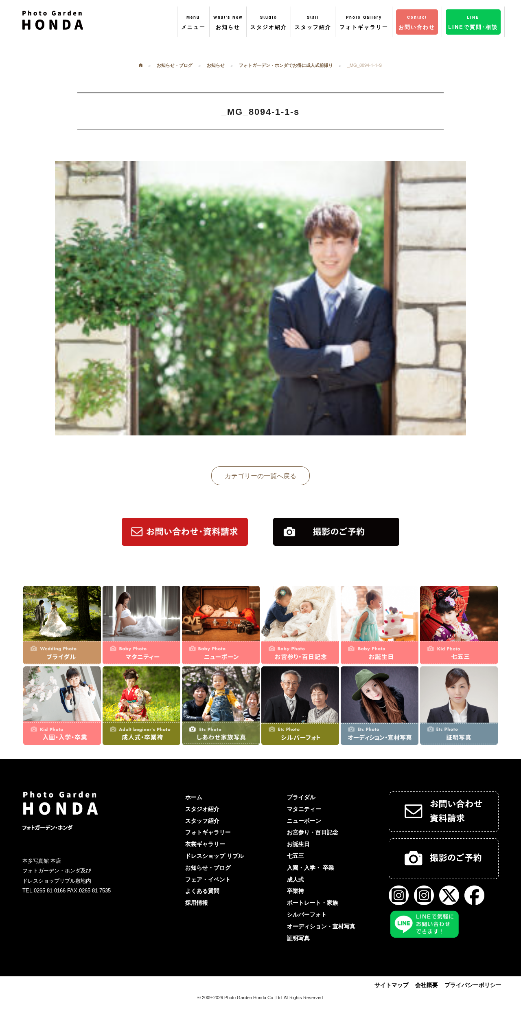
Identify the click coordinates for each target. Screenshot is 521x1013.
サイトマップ (391, 985)
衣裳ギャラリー (205, 844)
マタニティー (304, 809)
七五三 (295, 856)
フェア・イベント (208, 879)
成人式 (295, 879)
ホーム (193, 797)
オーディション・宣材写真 (321, 926)
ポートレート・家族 (312, 902)
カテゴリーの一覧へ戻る (260, 475)
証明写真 (298, 938)
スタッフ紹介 (202, 820)
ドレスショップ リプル (214, 856)
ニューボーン (304, 820)
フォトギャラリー (208, 832)
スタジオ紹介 (202, 809)
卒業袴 (295, 891)
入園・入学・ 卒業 (310, 867)
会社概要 (426, 985)
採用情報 (196, 902)
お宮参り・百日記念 (312, 832)
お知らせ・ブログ (208, 867)
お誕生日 (298, 844)
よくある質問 (202, 891)
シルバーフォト (307, 914)
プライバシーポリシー (472, 985)
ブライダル (301, 797)
